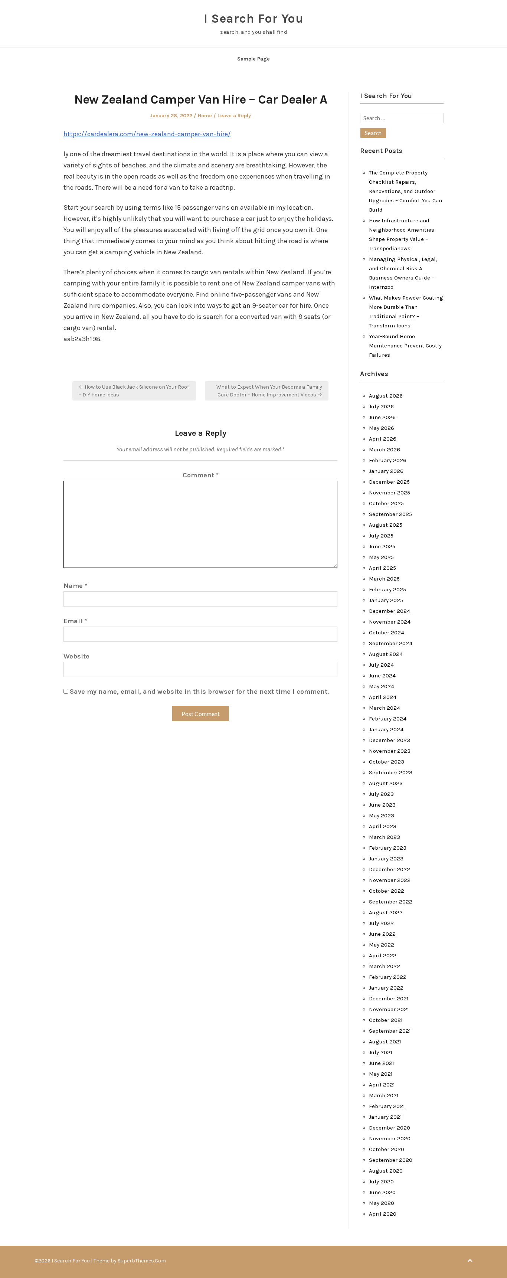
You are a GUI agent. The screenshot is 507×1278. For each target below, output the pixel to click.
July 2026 (381, 406)
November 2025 (389, 492)
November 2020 (389, 1138)
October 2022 (386, 891)
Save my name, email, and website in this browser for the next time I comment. (199, 691)
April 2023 (382, 826)
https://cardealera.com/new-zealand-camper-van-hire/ (147, 134)
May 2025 (381, 557)
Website (76, 656)
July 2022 (381, 923)
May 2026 (381, 428)
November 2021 (389, 1009)
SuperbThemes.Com (142, 1261)
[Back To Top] (469, 1261)
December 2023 (389, 740)
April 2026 (382, 438)
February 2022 (387, 977)
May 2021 (381, 1074)
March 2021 (384, 1095)
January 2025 (386, 600)
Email (75, 621)
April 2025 (382, 568)
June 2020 (382, 1192)
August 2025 (385, 525)
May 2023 (381, 815)
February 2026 (387, 460)
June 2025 (382, 546)
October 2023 (386, 761)
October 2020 (386, 1149)
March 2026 (384, 449)
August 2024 (386, 654)
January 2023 (386, 858)
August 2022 (386, 912)
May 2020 (381, 1203)
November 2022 (389, 880)
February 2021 (387, 1106)
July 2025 (381, 535)
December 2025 (389, 481)
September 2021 (390, 1030)
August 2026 (386, 395)
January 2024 (386, 729)
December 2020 (389, 1127)
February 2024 (387, 718)
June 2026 (382, 417)
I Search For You (253, 18)
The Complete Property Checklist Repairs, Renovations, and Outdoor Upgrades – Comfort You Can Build (405, 191)
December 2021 (389, 998)
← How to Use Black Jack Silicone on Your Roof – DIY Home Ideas (134, 391)
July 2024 (381, 664)
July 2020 (381, 1181)
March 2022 (384, 966)
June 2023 (382, 804)
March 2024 (384, 708)
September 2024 (390, 643)
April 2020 (382, 1213)
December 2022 (389, 869)
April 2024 (382, 697)
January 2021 (385, 1117)
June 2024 (382, 675)
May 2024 (381, 686)
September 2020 (390, 1160)
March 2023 (384, 837)
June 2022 (382, 934)
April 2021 (382, 1084)
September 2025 (390, 514)
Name (75, 586)
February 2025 (387, 589)
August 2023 (386, 783)
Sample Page (253, 59)
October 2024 (386, 632)
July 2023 (381, 794)
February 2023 (387, 847)
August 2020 (386, 1170)
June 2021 (381, 1063)
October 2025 (386, 503)
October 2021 (386, 1020)
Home (205, 115)
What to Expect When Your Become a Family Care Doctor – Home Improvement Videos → (269, 391)
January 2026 (386, 471)
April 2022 (382, 955)
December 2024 (389, 611)
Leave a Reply (234, 115)
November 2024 (389, 621)
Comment (201, 475)
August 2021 (385, 1041)
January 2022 (386, 987)
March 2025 (384, 578)
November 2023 (389, 751)
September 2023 (390, 772)
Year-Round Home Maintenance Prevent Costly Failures (405, 345)
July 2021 (380, 1052)
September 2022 (390, 901)
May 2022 (381, 944)
